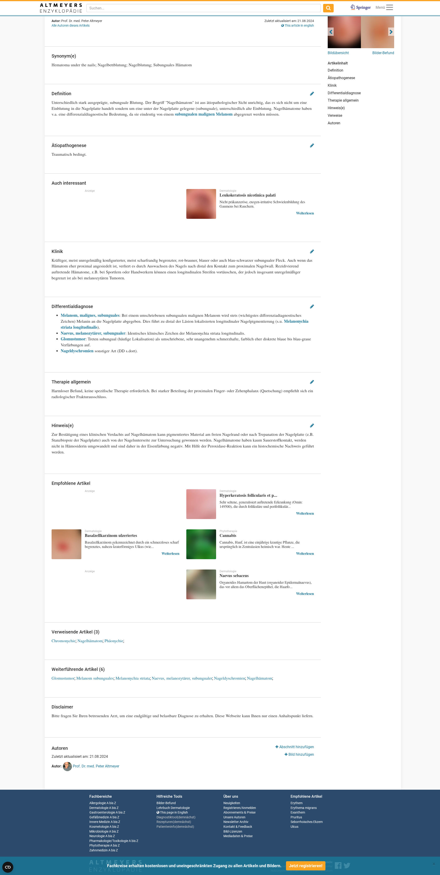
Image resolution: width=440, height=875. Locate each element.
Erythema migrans (304, 808)
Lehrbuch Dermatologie (173, 808)
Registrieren (231, 808)
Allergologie (97, 803)
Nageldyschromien (77, 351)
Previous (331, 32)
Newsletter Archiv (235, 822)
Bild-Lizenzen (232, 831)
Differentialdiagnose (344, 93)
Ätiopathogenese (341, 78)
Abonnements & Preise (239, 812)
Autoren (334, 123)
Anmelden (249, 808)
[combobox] (203, 8)
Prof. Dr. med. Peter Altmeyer (95, 766)
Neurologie (97, 836)
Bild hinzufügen (301, 754)
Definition (335, 70)
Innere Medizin (99, 822)
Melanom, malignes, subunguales (90, 315)
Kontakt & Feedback (237, 827)
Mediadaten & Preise (238, 836)
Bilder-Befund (383, 53)
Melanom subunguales (95, 678)
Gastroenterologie (102, 812)
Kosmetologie (99, 827)
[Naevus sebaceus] (201, 584)
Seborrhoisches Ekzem (307, 822)
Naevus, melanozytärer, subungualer (93, 333)
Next (391, 32)
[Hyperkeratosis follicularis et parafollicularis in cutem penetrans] (201, 504)
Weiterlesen (305, 213)
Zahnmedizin (98, 850)
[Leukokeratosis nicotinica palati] (201, 204)
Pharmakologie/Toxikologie (108, 841)
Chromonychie (64, 640)
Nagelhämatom (90, 640)
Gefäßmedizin (99, 817)
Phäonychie (113, 640)
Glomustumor (73, 339)
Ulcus (294, 827)
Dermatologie (98, 808)
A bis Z (111, 803)
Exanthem (298, 812)
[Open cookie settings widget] (7, 867)
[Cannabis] (201, 544)
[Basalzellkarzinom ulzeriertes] (66, 544)
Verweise (335, 115)
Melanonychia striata (133, 678)
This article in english (299, 25)
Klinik (332, 85)
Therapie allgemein (343, 100)
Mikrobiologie (98, 831)
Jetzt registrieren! (305, 865)
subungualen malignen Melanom (204, 114)
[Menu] (389, 8)
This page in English (173, 812)
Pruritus (296, 817)
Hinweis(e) (336, 108)
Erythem (296, 803)
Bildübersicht (338, 53)
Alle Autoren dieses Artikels (71, 25)
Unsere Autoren (234, 817)
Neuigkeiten (231, 803)
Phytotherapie (99, 845)
